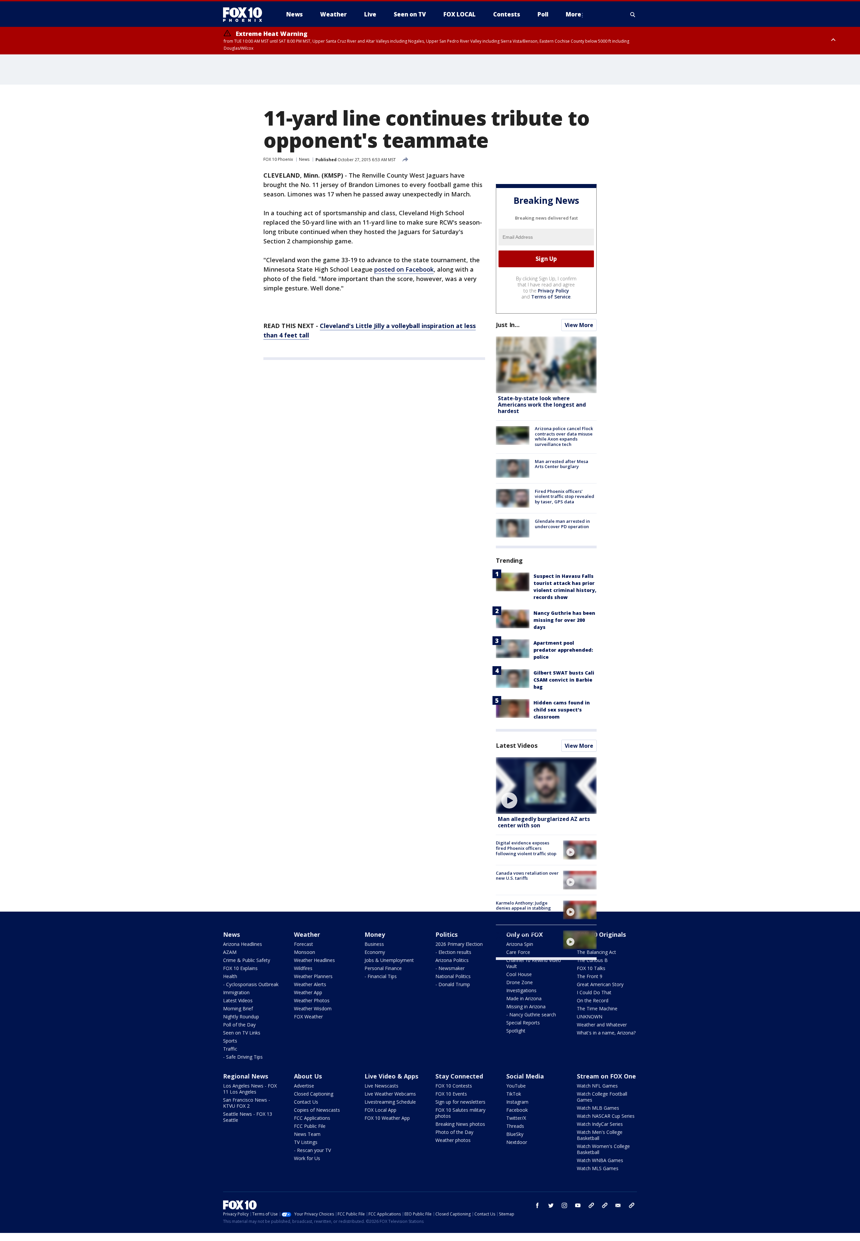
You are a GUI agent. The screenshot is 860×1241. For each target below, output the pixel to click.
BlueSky (514, 1134)
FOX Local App (380, 1110)
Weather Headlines (314, 960)
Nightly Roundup (241, 1016)
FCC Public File (310, 1126)
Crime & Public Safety (246, 960)
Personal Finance (383, 968)
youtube (577, 1205)
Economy (374, 952)
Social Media (525, 1076)
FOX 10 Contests (453, 1086)
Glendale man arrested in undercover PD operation (562, 524)
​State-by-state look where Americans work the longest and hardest (542, 405)
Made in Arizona (524, 998)
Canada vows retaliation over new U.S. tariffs (527, 875)
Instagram (517, 1102)
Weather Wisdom (313, 1008)
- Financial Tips (380, 976)
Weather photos (453, 1140)
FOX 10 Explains (240, 968)
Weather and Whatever (602, 1024)
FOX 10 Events (451, 1094)
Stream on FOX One (606, 1076)
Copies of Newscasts (317, 1110)
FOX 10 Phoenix (278, 159)
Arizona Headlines (242, 944)
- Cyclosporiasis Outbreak (250, 984)
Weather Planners (313, 976)
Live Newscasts (381, 1086)
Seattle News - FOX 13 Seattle (247, 1117)
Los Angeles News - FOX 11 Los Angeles (250, 1089)
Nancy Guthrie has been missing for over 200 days (564, 620)
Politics (446, 934)
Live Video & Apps (391, 1076)
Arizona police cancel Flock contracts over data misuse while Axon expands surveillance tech (564, 436)
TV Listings (305, 1142)
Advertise (304, 1086)
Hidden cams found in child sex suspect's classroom (561, 709)
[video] (546, 785)
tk (591, 1205)
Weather (307, 934)
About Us (308, 1076)
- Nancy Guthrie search (531, 1014)
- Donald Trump (452, 984)
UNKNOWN (589, 1016)
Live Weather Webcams (390, 1094)
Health (230, 976)
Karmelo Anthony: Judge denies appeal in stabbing (523, 905)
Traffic (230, 1049)
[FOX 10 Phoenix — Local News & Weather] (245, 14)
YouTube (516, 1086)
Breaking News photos (460, 1124)
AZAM (229, 952)
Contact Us (306, 1102)
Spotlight (515, 1030)
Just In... (508, 325)
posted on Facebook (404, 269)
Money (374, 934)
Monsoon (304, 952)
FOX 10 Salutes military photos (460, 1113)
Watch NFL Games (597, 1086)
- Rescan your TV (312, 1150)
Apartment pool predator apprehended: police (563, 650)
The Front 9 (589, 976)
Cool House (519, 974)
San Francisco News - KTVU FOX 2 (246, 1103)
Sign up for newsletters (460, 1102)
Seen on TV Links (241, 1032)
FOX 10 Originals (601, 934)
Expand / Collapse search (633, 14)
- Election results (453, 952)
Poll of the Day (239, 1024)
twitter (551, 1205)
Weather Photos (312, 1000)
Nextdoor (516, 1142)
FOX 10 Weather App (387, 1118)
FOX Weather (308, 1016)
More (573, 14)
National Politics (453, 976)
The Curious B (592, 960)
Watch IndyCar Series (600, 1124)
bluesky (604, 1205)
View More (579, 325)
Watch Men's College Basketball (599, 1135)
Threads (515, 1126)
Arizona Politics (452, 960)
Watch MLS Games (597, 1168)
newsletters (631, 1205)
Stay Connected (459, 1076)
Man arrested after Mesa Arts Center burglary (561, 464)
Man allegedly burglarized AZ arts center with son (544, 822)
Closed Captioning (313, 1094)
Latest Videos (517, 745)
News (304, 159)
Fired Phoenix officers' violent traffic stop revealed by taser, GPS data (564, 496)
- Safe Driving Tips (243, 1057)
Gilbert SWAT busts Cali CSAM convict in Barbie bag (563, 680)
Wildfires (303, 968)
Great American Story (600, 984)
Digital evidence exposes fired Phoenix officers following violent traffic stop (526, 848)
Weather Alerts (310, 984)
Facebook (517, 1110)
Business (374, 944)
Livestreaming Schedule (390, 1102)
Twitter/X (516, 1118)
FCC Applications (312, 1118)
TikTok (513, 1094)
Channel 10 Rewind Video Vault (533, 963)
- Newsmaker (450, 968)
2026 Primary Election (459, 944)
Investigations (521, 990)
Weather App (308, 992)
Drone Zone (519, 982)
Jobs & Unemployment (389, 960)
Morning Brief (238, 1008)
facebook (537, 1205)
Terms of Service (550, 296)
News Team (307, 1134)
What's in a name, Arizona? (606, 1032)
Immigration (236, 992)
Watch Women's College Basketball (603, 1149)
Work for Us (307, 1158)
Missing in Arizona (526, 1006)
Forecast (303, 944)
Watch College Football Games (602, 1097)
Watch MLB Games (598, 1108)
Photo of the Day (454, 1132)
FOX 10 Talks (591, 968)
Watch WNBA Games (600, 1160)
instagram (564, 1205)
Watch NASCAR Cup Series (606, 1116)
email (618, 1205)
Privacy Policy (553, 290)
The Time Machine (597, 1008)
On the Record (592, 1000)
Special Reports (523, 1022)
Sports (230, 1041)
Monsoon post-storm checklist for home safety (522, 935)
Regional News (245, 1076)
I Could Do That (594, 992)
